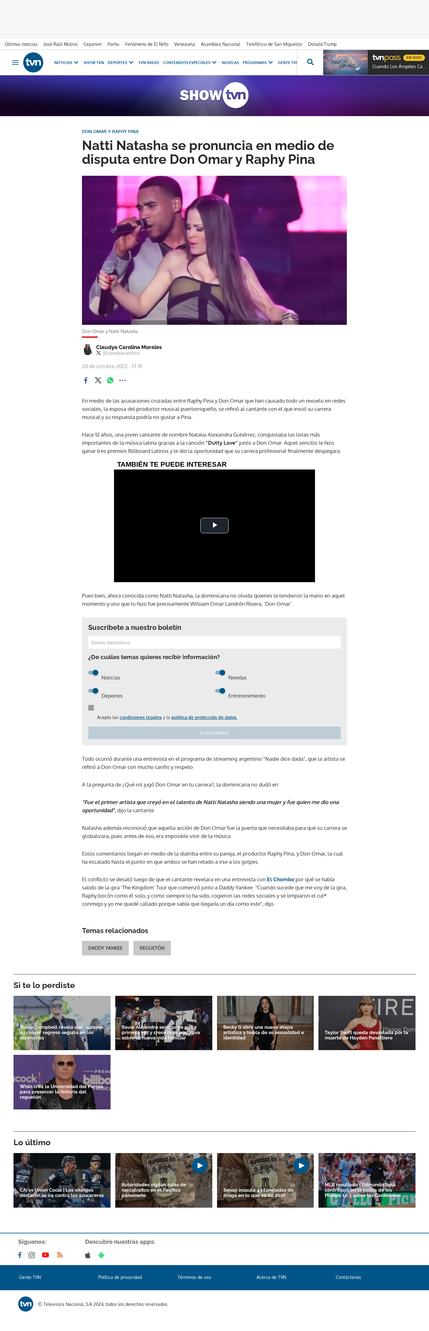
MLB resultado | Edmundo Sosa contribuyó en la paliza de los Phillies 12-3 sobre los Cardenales (363, 1190)
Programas (255, 62)
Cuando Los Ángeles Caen (399, 66)
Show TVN (94, 62)
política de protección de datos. (204, 717)
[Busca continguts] (310, 62)
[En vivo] (378, 55)
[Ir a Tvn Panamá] (33, 62)
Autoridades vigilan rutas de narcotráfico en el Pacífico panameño (154, 1190)
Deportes (117, 62)
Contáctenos (348, 1277)
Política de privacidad (120, 1277)
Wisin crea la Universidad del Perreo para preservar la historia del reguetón (61, 1092)
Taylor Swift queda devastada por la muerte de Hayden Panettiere (366, 1035)
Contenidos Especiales (186, 62)
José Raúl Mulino (61, 44)
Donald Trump (322, 44)
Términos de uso (194, 1277)
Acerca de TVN (271, 1277)
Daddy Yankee (105, 948)
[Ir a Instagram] (33, 1255)
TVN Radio (148, 62)
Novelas (230, 62)
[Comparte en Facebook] (85, 380)
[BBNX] (25, 1304)
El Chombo (280, 879)
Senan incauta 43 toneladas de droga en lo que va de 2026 (258, 1193)
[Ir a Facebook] (21, 1255)
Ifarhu (113, 44)
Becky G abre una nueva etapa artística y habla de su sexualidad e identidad (263, 1033)
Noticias (63, 62)
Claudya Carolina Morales (129, 347)
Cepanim (92, 44)
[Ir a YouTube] (47, 1255)
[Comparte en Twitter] (98, 380)
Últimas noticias (21, 44)
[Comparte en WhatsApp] (110, 380)
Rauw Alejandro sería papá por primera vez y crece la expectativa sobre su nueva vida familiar (161, 1033)
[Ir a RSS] (61, 1255)
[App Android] (103, 1255)
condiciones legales (141, 717)
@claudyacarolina (121, 353)
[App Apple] (89, 1255)
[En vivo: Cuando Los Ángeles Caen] (345, 62)
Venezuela (184, 44)
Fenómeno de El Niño (146, 44)
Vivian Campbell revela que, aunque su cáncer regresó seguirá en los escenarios (61, 1033)
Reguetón (152, 948)
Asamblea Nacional (220, 44)
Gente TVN (288, 62)
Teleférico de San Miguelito (274, 44)
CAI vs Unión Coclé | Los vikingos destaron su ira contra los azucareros (62, 1193)
